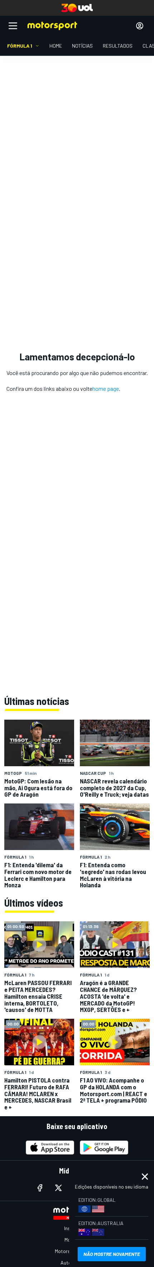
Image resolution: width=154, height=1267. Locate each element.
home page (105, 388)
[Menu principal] (13, 26)
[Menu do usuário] (140, 26)
